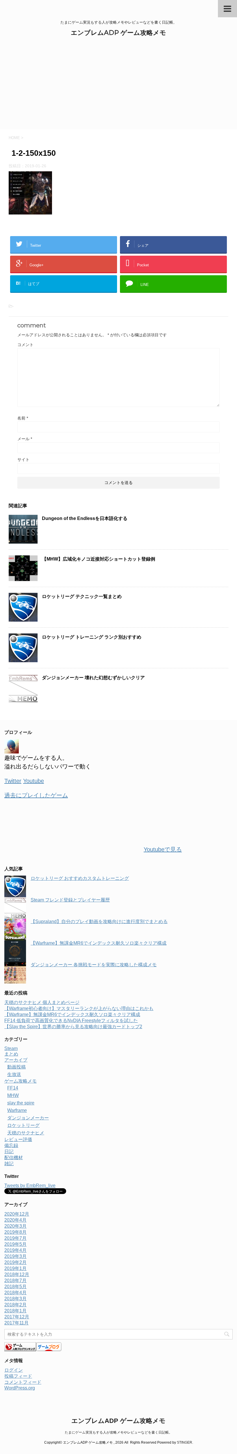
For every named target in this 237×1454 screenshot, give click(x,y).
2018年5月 (15, 1286)
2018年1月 (15, 1310)
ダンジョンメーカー (28, 1117)
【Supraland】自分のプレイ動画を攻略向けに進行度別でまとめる (99, 921)
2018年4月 (15, 1292)
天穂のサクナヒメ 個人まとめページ (41, 1002)
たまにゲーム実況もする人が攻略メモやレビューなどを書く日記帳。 (118, 1432)
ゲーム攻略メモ (20, 1081)
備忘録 (11, 1145)
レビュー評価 (18, 1139)
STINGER (184, 1442)
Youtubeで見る (163, 849)
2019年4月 (15, 1250)
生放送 (14, 1074)
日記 (9, 1151)
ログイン (13, 1370)
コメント (25, 344)
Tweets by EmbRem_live (29, 1185)
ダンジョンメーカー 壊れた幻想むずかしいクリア (93, 677)
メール (24, 438)
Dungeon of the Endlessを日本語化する (84, 518)
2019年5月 (15, 1244)
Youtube (33, 781)
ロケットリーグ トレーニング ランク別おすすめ (91, 637)
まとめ (11, 1053)
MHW (13, 1095)
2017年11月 (16, 1322)
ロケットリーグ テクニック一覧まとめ (82, 596)
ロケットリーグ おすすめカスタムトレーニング (80, 878)
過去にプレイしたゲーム (36, 795)
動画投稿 (16, 1066)
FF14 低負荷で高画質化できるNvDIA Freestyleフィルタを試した (71, 1020)
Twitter (12, 781)
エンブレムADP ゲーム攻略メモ (118, 33)
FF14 (12, 1087)
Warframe (17, 1110)
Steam (11, 1048)
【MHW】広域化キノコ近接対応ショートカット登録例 (98, 559)
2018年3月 (15, 1298)
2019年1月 (15, 1268)
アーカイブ (15, 1060)
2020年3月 (15, 1226)
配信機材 (13, 1157)
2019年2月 (15, 1262)
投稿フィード (18, 1376)
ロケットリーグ (23, 1125)
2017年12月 (16, 1316)
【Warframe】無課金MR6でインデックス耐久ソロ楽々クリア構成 (98, 943)
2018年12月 (16, 1274)
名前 (22, 418)
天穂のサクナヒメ (25, 1132)
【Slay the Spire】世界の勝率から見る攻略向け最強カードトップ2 (73, 1026)
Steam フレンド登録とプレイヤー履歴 (70, 899)
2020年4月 (15, 1220)
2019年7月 (15, 1238)
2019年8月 (15, 1232)
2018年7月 (15, 1280)
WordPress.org (19, 1387)
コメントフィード (22, 1382)
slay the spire (20, 1102)
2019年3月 (15, 1256)
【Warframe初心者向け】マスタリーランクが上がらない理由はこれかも (78, 1008)
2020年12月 (16, 1214)
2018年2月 (15, 1304)
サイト (23, 459)
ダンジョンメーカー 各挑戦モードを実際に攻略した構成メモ (94, 964)
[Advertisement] (118, 86)
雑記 (9, 1163)
